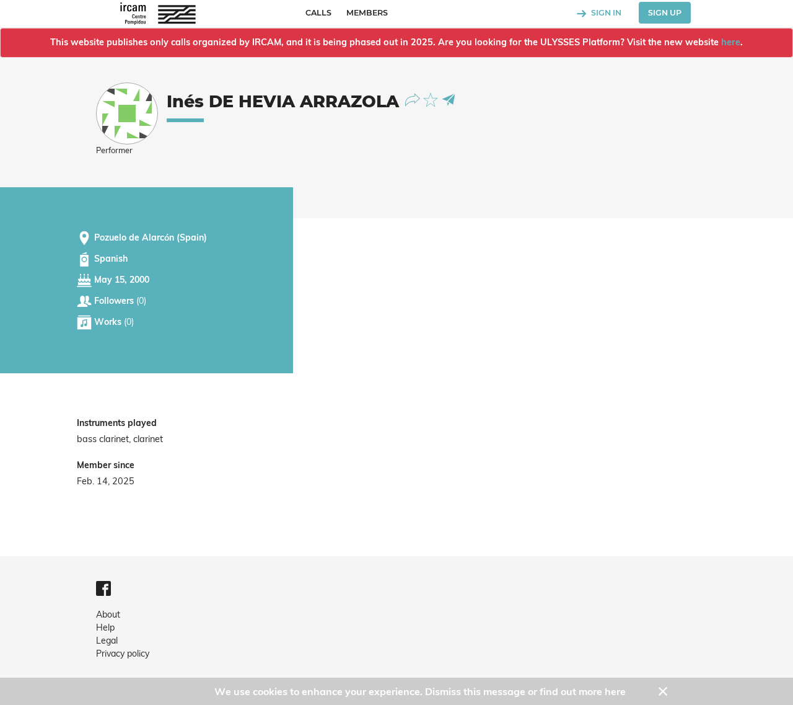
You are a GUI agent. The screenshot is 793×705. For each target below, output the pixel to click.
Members (367, 12)
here (730, 42)
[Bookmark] (432, 99)
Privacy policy (122, 653)
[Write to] (448, 99)
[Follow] (414, 99)
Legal (107, 640)
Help (105, 627)
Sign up (664, 12)
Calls (318, 12)
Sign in (605, 12)
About (108, 614)
